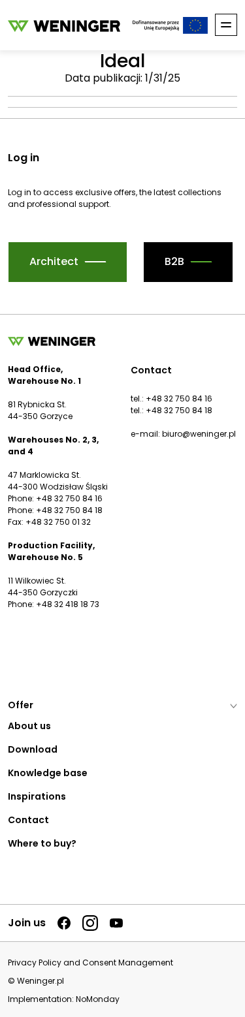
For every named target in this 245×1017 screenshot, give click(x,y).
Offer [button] (20, 705)
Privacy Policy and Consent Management (90, 963)
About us (29, 725)
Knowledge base (48, 772)
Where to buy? (42, 843)
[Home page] (64, 25)
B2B (174, 261)
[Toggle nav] (226, 25)
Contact (28, 819)
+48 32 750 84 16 (179, 398)
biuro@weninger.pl (199, 433)
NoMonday (98, 999)
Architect (53, 261)
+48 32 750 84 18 (179, 410)
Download (32, 749)
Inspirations (37, 796)
